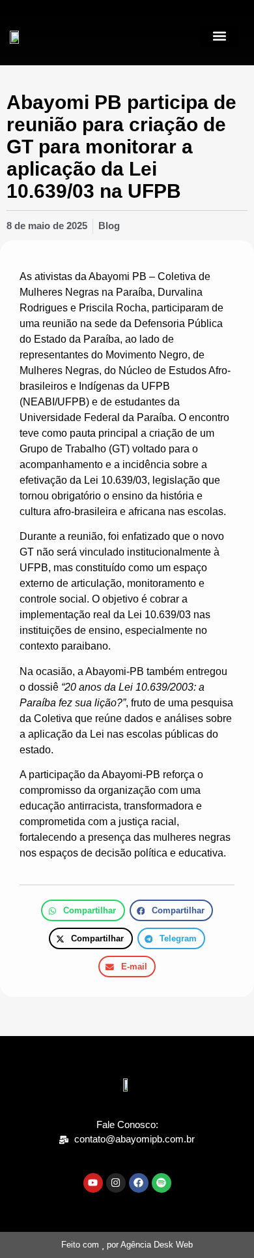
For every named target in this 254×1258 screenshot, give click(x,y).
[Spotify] (161, 1183)
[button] (219, 36)
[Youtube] (93, 1183)
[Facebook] (138, 1183)
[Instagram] (116, 1183)
